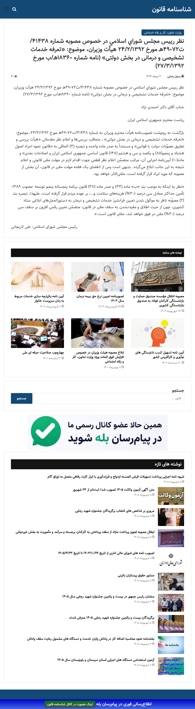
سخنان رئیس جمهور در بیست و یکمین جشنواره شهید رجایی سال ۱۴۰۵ (108, 596)
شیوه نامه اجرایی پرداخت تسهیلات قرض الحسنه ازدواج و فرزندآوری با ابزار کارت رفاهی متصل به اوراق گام (116, 476)
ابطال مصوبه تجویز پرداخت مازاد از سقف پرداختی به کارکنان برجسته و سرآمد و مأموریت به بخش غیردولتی (85, 532)
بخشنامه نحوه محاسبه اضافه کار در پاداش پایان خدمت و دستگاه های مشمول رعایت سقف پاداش (90, 638)
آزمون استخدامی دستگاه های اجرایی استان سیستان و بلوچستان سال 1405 (105, 659)
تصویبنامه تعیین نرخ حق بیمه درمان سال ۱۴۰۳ (100, 298)
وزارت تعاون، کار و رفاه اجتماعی (162, 32)
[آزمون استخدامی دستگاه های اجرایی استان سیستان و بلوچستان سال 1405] (171, 666)
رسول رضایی (173, 76)
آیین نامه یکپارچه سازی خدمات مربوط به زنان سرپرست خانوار (39, 298)
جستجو (178, 390)
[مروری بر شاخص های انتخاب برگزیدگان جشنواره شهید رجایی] (171, 517)
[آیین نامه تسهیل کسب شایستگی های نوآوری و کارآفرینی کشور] (157, 333)
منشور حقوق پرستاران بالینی (136, 575)
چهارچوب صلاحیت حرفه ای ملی (43, 352)
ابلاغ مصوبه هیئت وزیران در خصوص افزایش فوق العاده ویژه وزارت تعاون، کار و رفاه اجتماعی (98, 357)
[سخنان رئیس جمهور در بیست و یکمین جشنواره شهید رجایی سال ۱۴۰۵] (171, 603)
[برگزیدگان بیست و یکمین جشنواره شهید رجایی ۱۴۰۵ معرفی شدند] (171, 624)
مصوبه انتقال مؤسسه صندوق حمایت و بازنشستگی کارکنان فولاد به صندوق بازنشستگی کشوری (158, 301)
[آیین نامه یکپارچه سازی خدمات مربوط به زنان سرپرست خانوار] (37, 277)
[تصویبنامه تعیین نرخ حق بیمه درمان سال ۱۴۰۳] (97, 277)
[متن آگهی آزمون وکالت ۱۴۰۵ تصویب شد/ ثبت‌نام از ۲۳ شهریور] (171, 496)
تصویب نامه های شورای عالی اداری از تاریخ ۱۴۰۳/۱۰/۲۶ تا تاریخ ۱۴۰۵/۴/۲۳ (106, 553)
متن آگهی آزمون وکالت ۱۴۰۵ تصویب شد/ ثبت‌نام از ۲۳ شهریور (113, 489)
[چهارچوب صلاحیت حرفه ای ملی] (37, 333)
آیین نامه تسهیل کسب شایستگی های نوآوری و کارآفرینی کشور (159, 355)
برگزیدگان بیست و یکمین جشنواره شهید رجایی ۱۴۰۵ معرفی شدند (111, 617)
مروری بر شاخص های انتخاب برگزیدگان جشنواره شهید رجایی (114, 510)
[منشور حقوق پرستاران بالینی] (171, 582)
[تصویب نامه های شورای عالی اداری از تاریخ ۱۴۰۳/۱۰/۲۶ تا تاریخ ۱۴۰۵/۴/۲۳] (171, 559)
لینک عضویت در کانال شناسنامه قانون (70, 704)
